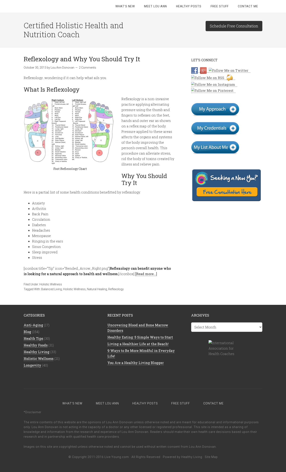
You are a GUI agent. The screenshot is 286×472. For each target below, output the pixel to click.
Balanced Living (51, 289)
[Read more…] (146, 274)
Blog (27, 332)
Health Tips (33, 338)
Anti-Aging (33, 325)
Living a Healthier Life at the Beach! (138, 344)
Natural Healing (97, 289)
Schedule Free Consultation (234, 25)
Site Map (211, 457)
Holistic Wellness (50, 284)
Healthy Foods (36, 345)
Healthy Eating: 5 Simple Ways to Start (140, 337)
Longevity (32, 365)
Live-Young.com (116, 457)
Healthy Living (36, 352)
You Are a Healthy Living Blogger (135, 362)
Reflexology (116, 289)
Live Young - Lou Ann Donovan (57, 6)
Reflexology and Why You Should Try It (82, 59)
